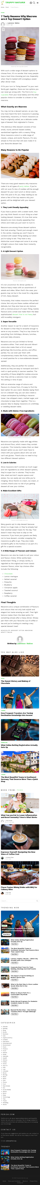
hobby (5, 1062)
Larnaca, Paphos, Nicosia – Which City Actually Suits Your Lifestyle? (24, 959)
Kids (4, 1067)
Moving (5, 1075)
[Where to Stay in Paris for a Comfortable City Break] (5, 994)
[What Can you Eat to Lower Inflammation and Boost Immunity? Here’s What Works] (20, 803)
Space (5, 1091)
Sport (4, 1093)
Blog (4, 1030)
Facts (4, 1047)
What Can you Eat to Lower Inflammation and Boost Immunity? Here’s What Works (19, 816)
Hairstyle (5, 1056)
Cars (4, 1036)
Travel (3, 710)
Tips (4, 1099)
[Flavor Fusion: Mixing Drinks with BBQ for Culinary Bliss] (20, 873)
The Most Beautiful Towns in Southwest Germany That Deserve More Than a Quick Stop (19, 779)
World (5, 1104)
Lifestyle (5, 1071)
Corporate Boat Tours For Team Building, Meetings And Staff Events (23, 968)
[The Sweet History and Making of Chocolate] (20, 666)
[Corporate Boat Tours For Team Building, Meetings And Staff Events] (5, 969)
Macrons (29, 630)
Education (6, 1041)
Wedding (5, 1102)
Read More (14, 944)
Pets (4, 1080)
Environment (7, 1045)
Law (4, 1069)
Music (4, 1076)
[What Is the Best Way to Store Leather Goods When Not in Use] (5, 985)
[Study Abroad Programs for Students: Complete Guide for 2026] (5, 1003)
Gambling (4, 742)
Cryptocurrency (7, 1037)
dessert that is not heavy (22, 314)
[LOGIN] (31, 3)
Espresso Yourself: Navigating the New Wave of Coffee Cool (18, 853)
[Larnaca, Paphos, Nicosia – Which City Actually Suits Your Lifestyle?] (5, 960)
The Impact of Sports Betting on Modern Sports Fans (22, 976)
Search (37, 901)
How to (5, 1065)
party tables (24, 186)
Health (5, 1058)
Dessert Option (18, 630)
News (4, 1078)
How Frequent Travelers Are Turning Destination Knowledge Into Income (17, 714)
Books (5, 1032)
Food (2, 678)
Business (5, 1034)
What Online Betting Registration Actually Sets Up (22, 940)
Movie (4, 1073)
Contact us (20, 1182)
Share (3, 29)
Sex (4, 1088)
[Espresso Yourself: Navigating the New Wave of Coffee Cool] (20, 837)
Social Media (7, 1089)
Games (5, 1052)
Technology (6, 1097)
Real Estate (6, 1086)
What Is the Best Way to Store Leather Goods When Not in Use (24, 985)
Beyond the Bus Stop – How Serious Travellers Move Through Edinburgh (23, 1010)
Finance (5, 1049)
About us (25, 1181)
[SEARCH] (34, 3)
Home (5, 1063)
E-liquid (5, 1039)
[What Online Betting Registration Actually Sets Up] (20, 730)
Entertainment (7, 1043)
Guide (4, 1054)
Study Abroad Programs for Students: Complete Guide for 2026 (24, 1002)
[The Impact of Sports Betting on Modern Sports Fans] (5, 977)
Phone (5, 1082)
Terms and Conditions (14, 1181)
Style (4, 1095)
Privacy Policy (33, 1181)
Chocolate (8, 574)
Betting (5, 1028)
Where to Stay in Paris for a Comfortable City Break (20, 993)
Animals (5, 1026)
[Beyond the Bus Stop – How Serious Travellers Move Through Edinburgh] (5, 1012)
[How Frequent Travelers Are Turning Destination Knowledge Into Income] (20, 698)
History (5, 1060)
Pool (4, 1084)
